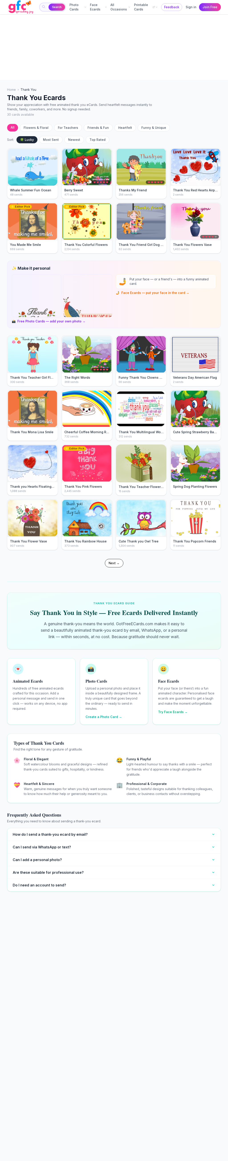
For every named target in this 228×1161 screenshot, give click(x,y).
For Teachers (68, 127)
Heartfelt (125, 127)
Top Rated (98, 140)
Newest (74, 140)
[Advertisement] (114, 47)
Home (11, 89)
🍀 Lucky (27, 140)
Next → (114, 563)
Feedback (171, 7)
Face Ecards (95, 7)
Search (56, 7)
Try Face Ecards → (173, 712)
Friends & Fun (98, 127)
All (12, 127)
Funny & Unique (153, 127)
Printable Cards (141, 7)
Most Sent (51, 140)
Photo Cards (74, 7)
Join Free (210, 7)
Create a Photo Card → (104, 717)
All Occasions (118, 7)
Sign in (191, 7)
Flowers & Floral (36, 127)
